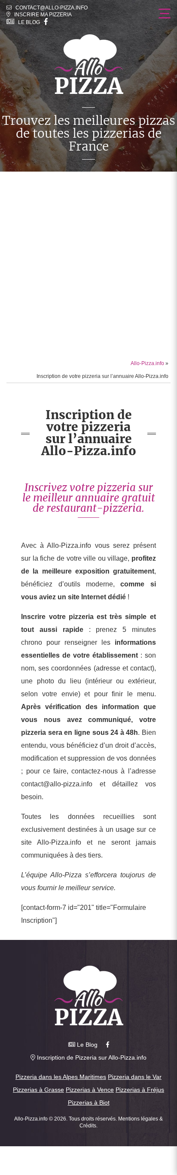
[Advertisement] (88, 264)
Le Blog (27, 22)
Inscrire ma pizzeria (41, 15)
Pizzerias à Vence (90, 1089)
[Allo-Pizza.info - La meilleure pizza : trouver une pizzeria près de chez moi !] (88, 995)
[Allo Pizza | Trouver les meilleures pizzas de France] (88, 64)
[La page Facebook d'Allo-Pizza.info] (46, 22)
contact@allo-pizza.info (51, 8)
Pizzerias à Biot (89, 1102)
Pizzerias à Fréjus (140, 1089)
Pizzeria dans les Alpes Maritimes (60, 1076)
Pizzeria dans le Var (135, 1076)
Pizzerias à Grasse (38, 1089)
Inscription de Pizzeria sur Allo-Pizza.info (90, 1057)
